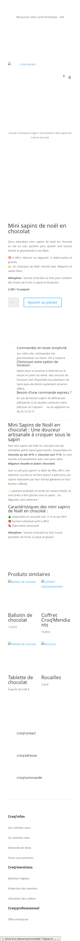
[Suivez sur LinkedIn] (33, 28)
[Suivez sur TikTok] (55, 28)
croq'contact (26, 733)
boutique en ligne (28, 133)
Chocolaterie (47, 133)
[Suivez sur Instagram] (40, 28)
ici (44, 407)
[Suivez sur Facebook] (25, 28)
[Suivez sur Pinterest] (47, 28)
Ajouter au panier (42, 302)
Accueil (12, 133)
